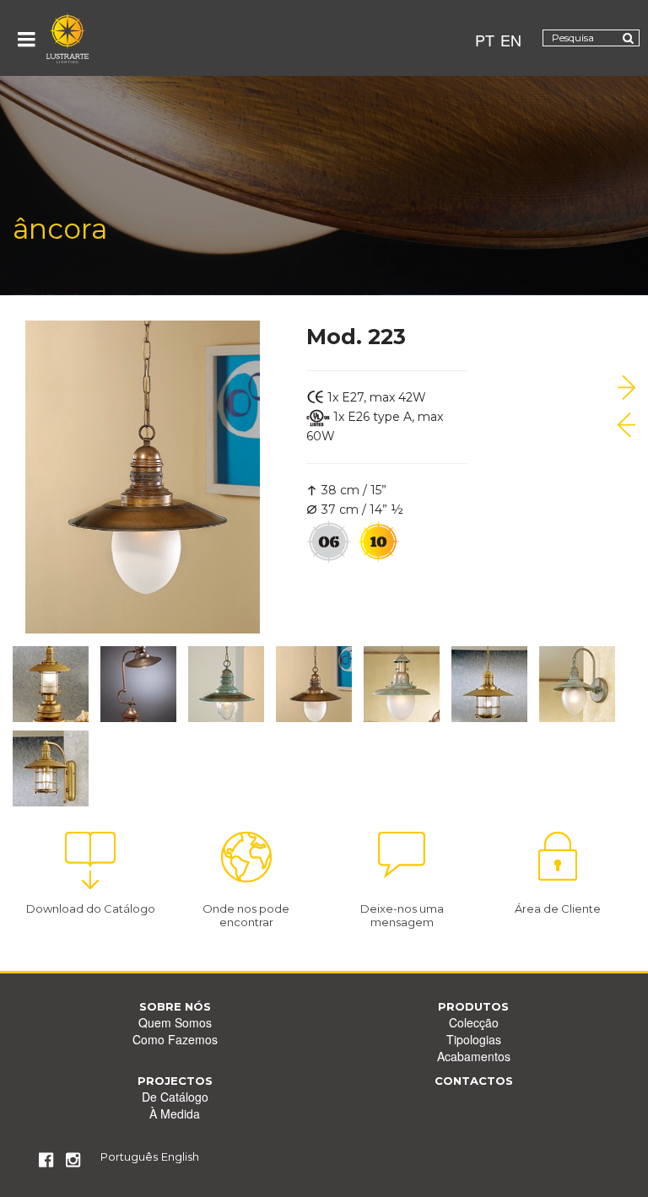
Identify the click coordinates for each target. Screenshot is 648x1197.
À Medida (174, 1113)
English (180, 1156)
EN (510, 40)
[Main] (67, 38)
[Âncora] (626, 387)
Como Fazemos (175, 1039)
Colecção (474, 1022)
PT (484, 40)
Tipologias (473, 1039)
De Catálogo (175, 1096)
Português (129, 1156)
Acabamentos (473, 1056)
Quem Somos (175, 1022)
